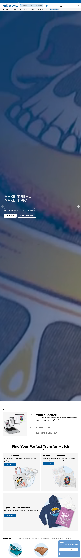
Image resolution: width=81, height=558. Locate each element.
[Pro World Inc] (11, 5)
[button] (77, 5)
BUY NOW (9, 216)
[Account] (74, 5)
